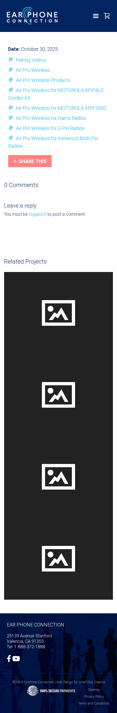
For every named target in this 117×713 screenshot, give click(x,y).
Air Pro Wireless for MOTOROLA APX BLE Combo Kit (56, 94)
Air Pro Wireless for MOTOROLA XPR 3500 (61, 108)
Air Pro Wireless (33, 70)
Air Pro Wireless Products (43, 80)
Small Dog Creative (91, 682)
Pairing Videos (31, 60)
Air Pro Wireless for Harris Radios (51, 118)
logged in (37, 214)
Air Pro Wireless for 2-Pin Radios (50, 128)
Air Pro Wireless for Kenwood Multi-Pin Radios (53, 142)
